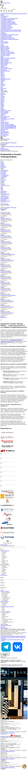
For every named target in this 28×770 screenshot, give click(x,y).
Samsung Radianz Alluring (6, 236)
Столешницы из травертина (7, 27)
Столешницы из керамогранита (8, 19)
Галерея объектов (4, 112)
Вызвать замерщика (5, 132)
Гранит (2, 73)
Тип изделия (3, 611)
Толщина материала (5, 606)
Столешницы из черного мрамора (8, 22)
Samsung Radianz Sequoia (6, 271)
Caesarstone (3, 84)
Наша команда (4, 117)
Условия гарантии (5, 123)
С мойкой (3, 32)
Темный (2, 182)
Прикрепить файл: (5, 726)
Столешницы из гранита (6, 26)
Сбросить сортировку (5, 200)
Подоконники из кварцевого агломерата (9, 39)
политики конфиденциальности (8, 732)
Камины (2, 45)
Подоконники (4, 33)
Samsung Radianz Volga (6, 266)
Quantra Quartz (4, 90)
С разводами (3, 177)
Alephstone (3, 80)
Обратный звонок (4, 131)
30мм (2, 189)
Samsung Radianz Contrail (6, 219)
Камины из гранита (5, 47)
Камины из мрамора (5, 48)
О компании (3, 114)
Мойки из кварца (4, 61)
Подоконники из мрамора (6, 35)
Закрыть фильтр (4, 627)
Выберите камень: (5, 745)
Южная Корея (4, 191)
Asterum (2, 81)
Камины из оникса (5, 49)
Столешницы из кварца (6, 25)
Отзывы (2, 115)
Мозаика (2, 66)
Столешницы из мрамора (6, 20)
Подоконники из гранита (6, 36)
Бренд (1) (3, 550)
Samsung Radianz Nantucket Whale (8, 295)
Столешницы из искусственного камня (9, 18)
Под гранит (3, 172)
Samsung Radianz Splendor (6, 242)
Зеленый (2, 165)
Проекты (2, 109)
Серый (2, 168)
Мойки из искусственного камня (8, 57)
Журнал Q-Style (6, 2)
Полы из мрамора (4, 42)
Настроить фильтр (6, 193)
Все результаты (4, 143)
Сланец (2, 76)
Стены (2, 43)
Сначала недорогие (5, 196)
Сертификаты (4, 119)
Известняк (3, 75)
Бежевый (3, 164)
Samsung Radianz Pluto (5, 213)
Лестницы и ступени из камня (7, 52)
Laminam (2, 105)
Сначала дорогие (4, 197)
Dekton (2, 101)
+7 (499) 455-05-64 (5, 146)
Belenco (2, 83)
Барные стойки (4, 67)
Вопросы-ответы (4, 129)
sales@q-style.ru (4, 133)
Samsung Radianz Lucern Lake (7, 306)
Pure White (14, 142)
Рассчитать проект (5, 135)
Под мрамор (3, 173)
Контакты (3, 130)
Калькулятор (3, 13)
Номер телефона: (5, 723)
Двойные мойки (4, 63)
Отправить (3, 730)
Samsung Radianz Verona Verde (7, 260)
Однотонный (3, 171)
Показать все (3, 192)
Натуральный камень (5, 70)
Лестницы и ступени (5, 50)
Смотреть (3, 626)
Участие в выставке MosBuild (7, 124)
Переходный (3, 179)
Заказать (2, 217)
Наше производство (5, 116)
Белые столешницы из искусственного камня (11, 31)
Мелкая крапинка (4, 170)
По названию (3, 199)
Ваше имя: (3, 722)
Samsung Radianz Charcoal (6, 225)
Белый (2, 163)
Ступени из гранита (5, 55)
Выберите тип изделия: (6, 729)
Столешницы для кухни (7, 621)
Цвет (2, 575)
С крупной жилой (5, 175)
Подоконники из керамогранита (8, 38)
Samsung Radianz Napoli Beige (7, 301)
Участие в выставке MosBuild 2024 (8, 128)
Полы (2, 40)
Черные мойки (4, 64)
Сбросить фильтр (4, 624)
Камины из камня (4, 46)
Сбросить (3, 145)
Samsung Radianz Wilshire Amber (8, 254)
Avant (2, 82)
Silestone (2, 93)
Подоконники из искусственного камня (9, 34)
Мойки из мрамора (5, 60)
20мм (2, 187)
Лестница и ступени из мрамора (8, 53)
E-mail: (2, 725)
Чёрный (2, 162)
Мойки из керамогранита (6, 62)
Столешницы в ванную (6, 28)
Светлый (2, 180)
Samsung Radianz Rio (5, 283)
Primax (2, 89)
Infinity (2, 103)
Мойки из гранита (5, 59)
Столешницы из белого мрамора (8, 21)
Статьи (2, 121)
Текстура (2, 591)
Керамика (3, 100)
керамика (7, 142)
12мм (2, 186)
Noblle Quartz (3, 88)
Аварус (2, 98)
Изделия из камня (4, 15)
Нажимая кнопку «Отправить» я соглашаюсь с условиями (13, 732)
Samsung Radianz (6, 564)
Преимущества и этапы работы (7, 118)
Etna (1, 87)
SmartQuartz (3, 94)
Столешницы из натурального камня (9, 24)
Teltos (3, 571)
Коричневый (3, 166)
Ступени (4, 623)
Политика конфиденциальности (18, 636)
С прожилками (4, 176)
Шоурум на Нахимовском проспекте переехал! (16, 13)
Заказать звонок (19, 146)
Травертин (3, 77)
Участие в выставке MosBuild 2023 (8, 126)
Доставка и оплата (5, 122)
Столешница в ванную (7, 619)
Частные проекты (4, 111)
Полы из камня (4, 41)
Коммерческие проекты (6, 110)
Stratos (2, 95)
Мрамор (2, 71)
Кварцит (2, 74)
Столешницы (3, 17)
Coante (2, 85)
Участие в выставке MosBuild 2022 (8, 125)
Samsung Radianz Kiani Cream (7, 312)
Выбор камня (3, 69)
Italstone (2, 104)
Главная (2, 14)
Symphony (3, 96)
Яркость (2, 601)
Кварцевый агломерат (5, 78)
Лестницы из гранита (5, 54)
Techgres (2, 108)
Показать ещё (4, 317)
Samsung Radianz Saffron (6, 277)
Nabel (2, 107)
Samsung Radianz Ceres (6, 231)
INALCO (3, 102)
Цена (2, 544)
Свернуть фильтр (4, 203)
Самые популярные (5, 198)
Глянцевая (3, 184)
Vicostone (3, 97)
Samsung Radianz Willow (6, 248)
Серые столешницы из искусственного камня (11, 29)
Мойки (2, 56)
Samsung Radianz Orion (6, 289)
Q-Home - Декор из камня (6, 68)
